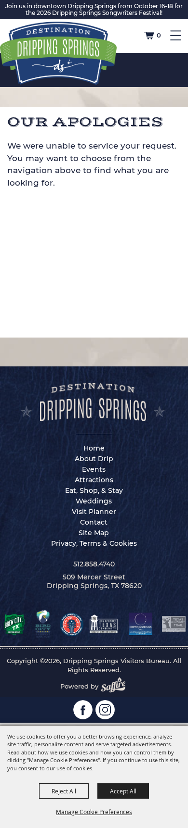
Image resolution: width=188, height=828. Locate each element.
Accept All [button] (123, 791)
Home (94, 448)
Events (94, 469)
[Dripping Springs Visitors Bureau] (58, 53)
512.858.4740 (94, 564)
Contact (93, 522)
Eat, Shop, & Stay (94, 490)
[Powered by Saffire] (116, 686)
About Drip (94, 459)
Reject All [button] (64, 791)
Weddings (94, 501)
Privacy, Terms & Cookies (94, 543)
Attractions (94, 480)
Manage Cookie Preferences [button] (94, 811)
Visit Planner (94, 511)
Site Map (94, 533)
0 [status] (159, 35)
